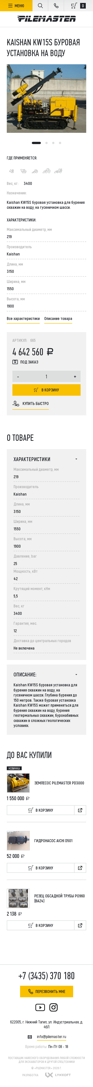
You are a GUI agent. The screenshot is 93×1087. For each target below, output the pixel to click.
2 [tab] (46, 143)
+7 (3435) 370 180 (47, 976)
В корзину (50, 389)
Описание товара (58, 318)
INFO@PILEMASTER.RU (51, 1036)
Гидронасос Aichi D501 (53, 840)
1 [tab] (36, 143)
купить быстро (36, 403)
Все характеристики (23, 318)
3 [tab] (53, 143)
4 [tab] (60, 143)
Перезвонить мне (50, 991)
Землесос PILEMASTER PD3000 (59, 782)
